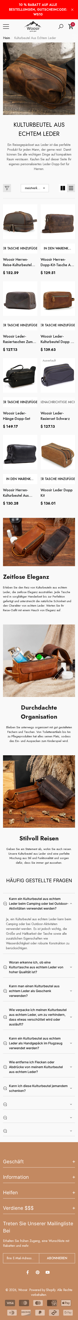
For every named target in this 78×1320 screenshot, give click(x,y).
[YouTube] (48, 1272)
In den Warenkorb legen (59, 248)
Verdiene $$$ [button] (18, 1208)
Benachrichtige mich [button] (58, 402)
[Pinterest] (38, 1272)
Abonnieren (57, 1258)
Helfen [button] (10, 1192)
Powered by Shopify (42, 1290)
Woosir (22, 1290)
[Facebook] (28, 1272)
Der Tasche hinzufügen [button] (20, 248)
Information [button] (16, 1177)
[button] (61, 27)
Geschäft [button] (13, 1161)
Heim (6, 38)
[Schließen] (72, 9)
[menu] (6, 27)
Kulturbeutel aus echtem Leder (35, 38)
